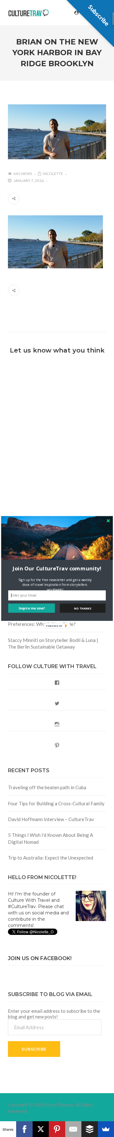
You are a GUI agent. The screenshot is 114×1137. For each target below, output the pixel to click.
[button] (57, 569)
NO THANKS (82, 608)
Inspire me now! (32, 608)
